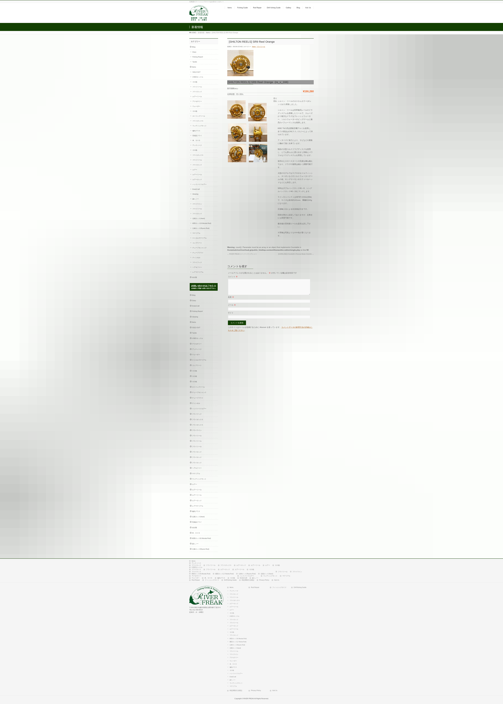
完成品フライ (197, 136)
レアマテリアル (197, 272)
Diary (194, 52)
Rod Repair (196, 580)
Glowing (195, 194)
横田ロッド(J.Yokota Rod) (224, 574)
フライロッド (197, 92)
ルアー (194, 170)
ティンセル (196, 257)
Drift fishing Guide (230, 580)
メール (232, 305)
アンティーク (197, 145)
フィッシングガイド (212, 580)
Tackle (194, 62)
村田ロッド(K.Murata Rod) (201, 223)
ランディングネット (199, 126)
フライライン (197, 204)
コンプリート (197, 243)
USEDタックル (197, 77)
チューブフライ (197, 253)
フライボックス (197, 121)
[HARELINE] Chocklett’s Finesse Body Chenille (296, 254)
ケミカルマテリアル (199, 238)
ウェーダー (196, 106)
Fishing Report (197, 57)
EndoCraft (196, 189)
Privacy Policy (264, 580)
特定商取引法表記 (248, 580)
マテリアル (196, 233)
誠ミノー (195, 199)
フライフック (197, 262)
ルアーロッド (197, 179)
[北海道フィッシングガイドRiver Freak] (199, 19)
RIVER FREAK (248, 699)
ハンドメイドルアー (199, 184)
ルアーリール (197, 96)
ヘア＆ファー (197, 267)
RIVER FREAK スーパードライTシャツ (242, 254)
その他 (194, 82)
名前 (231, 297)
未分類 (194, 277)
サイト (230, 313)
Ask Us (276, 580)
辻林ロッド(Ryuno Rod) (200, 228)
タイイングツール (198, 116)
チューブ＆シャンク (199, 248)
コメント (233, 277)
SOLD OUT (196, 72)
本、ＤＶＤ (196, 140)
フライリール (260, 46)
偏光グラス (196, 131)
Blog (193, 47)
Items (208, 33)
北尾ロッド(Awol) (198, 218)
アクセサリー (197, 101)
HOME (193, 33)
